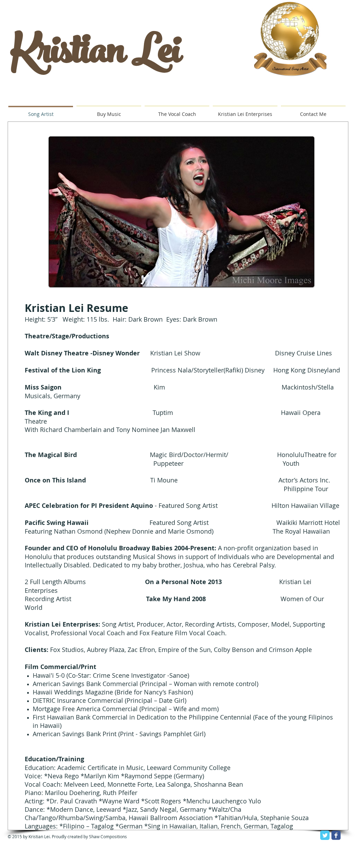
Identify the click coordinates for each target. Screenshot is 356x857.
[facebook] (336, 835)
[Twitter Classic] (325, 835)
